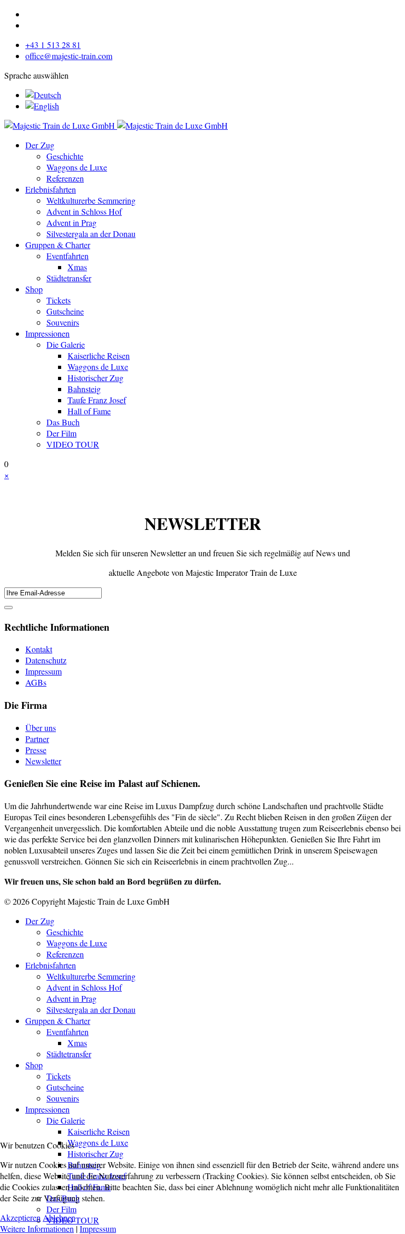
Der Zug (39, 144)
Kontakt (38, 648)
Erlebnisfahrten (50, 189)
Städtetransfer (68, 277)
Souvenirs (62, 322)
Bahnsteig (84, 388)
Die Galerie (65, 344)
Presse (35, 749)
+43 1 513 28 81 (53, 44)
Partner (37, 738)
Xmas (77, 266)
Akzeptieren (20, 1217)
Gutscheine (65, 311)
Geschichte (64, 156)
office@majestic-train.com (68, 55)
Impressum (43, 671)
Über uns (40, 727)
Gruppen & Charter (57, 244)
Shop (34, 289)
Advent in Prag (71, 222)
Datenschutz (45, 660)
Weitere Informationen (37, 1228)
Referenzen (65, 178)
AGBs (35, 682)
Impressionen (47, 333)
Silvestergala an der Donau (91, 233)
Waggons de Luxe (76, 167)
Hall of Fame (89, 410)
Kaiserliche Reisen (99, 355)
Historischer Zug (95, 377)
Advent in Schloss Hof (84, 211)
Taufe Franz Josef (97, 399)
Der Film (61, 433)
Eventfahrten (67, 255)
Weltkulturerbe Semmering (91, 200)
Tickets (58, 300)
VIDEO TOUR (72, 444)
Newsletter (43, 760)
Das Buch (63, 422)
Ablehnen (59, 1217)
